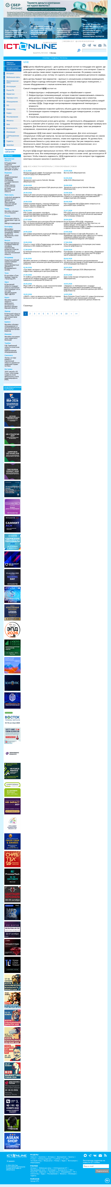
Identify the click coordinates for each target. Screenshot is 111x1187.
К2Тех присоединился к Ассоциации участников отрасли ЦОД (82, 245)
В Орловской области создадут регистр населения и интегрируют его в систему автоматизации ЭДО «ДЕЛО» (12, 289)
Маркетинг (10, 94)
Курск (7, 297)
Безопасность (11, 128)
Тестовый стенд (35, 1161)
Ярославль (9, 195)
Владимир (9, 257)
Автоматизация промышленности (13, 68)
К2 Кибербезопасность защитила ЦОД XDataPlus (42, 252)
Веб (71, 1170)
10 (66, 314)
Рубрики (46, 58)
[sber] (55, 9)
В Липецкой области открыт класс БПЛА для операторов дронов (12, 316)
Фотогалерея (72, 1161)
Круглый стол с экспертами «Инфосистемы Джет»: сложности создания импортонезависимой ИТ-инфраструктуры (83, 196)
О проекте (10, 1161)
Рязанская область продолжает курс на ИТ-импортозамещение (12, 221)
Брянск (7, 322)
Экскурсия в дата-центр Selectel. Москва (38, 180)
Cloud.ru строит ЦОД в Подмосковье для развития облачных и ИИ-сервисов (42, 245)
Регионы (63, 58)
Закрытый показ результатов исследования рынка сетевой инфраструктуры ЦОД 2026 (42, 195)
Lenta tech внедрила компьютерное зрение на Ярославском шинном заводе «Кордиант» (12, 201)
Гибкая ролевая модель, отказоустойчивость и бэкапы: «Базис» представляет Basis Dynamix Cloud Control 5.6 (41, 205)
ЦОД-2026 (68, 180)
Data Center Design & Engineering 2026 (79, 277)
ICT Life (65, 1159)
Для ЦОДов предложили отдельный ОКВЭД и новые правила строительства (43, 234)
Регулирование (12, 117)
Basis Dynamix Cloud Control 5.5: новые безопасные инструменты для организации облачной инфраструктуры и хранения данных (84, 298)
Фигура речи (48, 1161)
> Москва (52, 53)
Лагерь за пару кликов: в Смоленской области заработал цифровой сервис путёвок (12, 362)
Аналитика (42, 1157)
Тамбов (8, 343)
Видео (64, 1161)
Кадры (9, 113)
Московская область (9, 160)
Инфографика (35, 1162)
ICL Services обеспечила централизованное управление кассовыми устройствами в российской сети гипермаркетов (83, 262)
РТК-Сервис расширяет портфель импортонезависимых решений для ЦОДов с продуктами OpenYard (40, 214)
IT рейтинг (57, 1159)
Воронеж (8, 173)
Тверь (7, 209)
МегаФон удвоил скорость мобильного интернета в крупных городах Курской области (11, 304)
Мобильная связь (13, 77)
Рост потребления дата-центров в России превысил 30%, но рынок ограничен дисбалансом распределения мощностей (43, 223)
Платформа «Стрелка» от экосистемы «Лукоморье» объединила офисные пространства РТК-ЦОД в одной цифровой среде (84, 253)
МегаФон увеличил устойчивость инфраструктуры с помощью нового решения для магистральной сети (43, 261)
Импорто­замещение (10, 63)
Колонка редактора (44, 1159)
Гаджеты (9, 141)
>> (76, 314)
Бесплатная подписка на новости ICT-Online (94, 1161)
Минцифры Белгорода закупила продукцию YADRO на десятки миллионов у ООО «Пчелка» (12, 233)
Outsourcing (10, 109)
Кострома (8, 369)
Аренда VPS (34, 1181)
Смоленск (9, 355)
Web (8, 124)
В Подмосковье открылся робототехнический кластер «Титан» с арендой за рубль (12, 166)
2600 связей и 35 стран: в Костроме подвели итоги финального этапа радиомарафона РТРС (12, 376)
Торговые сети (12, 98)
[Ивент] (12, 401)
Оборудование (12, 101)
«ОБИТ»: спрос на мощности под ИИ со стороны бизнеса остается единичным (42, 297)
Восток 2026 (69, 173)
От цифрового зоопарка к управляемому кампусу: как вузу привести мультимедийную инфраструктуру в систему (42, 31)
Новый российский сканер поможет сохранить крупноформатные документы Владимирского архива (12, 265)
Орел (7, 282)
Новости (33, 1157)
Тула (7, 273)
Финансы (10, 120)
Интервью (51, 1157)
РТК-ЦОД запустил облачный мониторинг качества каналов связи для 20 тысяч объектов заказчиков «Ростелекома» (83, 214)
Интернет (10, 73)
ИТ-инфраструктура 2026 (74, 270)
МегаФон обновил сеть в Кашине (11, 212)
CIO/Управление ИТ (12, 136)
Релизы (56, 1161)
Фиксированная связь (12, 81)
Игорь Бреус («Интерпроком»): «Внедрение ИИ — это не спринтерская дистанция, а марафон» (68, 32)
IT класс (33, 1159)
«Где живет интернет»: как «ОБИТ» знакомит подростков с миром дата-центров (40, 270)
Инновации (10, 132)
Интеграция (11, 86)
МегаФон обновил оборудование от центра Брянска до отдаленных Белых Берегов (12, 328)
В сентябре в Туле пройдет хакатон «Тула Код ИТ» (12, 277)
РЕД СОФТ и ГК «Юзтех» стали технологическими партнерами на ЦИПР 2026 (42, 286)
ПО (7, 105)
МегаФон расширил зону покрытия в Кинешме (12, 338)
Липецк (7, 311)
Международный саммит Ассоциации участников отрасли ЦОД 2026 (42, 173)
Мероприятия (61, 1157)
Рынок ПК (10, 90)
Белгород (8, 227)
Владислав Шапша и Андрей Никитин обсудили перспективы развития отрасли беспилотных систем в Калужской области (12, 248)
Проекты (71, 1157)
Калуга (7, 240)
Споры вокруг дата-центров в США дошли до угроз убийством (43, 188)
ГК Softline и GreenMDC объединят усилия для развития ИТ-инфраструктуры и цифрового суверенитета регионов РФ (41, 278)
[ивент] (12, 1141)
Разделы (54, 58)
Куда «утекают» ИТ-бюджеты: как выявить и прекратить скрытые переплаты (16, 33)
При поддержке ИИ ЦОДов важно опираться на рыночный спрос (82, 204)
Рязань (7, 216)
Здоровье (10, 145)
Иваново (8, 334)
